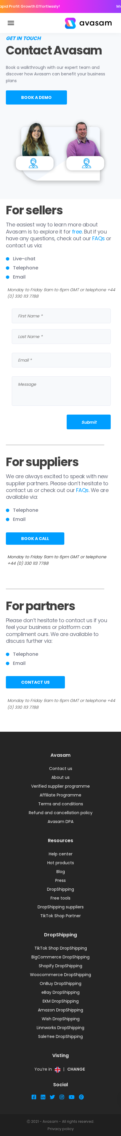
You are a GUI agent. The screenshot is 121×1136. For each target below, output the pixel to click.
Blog (60, 872)
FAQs (98, 238)
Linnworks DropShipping (60, 1028)
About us (60, 777)
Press (60, 880)
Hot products (60, 863)
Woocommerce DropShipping (60, 975)
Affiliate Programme (60, 795)
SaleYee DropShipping (60, 1036)
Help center (61, 854)
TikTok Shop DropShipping (60, 948)
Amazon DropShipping (60, 1010)
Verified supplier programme (60, 786)
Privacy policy (61, 1129)
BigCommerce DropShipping (60, 957)
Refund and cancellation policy (61, 813)
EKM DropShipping (61, 1001)
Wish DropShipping (61, 1019)
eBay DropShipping (60, 992)
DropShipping (60, 889)
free (77, 231)
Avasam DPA (60, 821)
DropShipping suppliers (61, 907)
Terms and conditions (60, 804)
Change (76, 1069)
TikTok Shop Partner (60, 916)
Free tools (60, 898)
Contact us (60, 768)
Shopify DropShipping (60, 966)
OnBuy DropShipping (60, 983)
